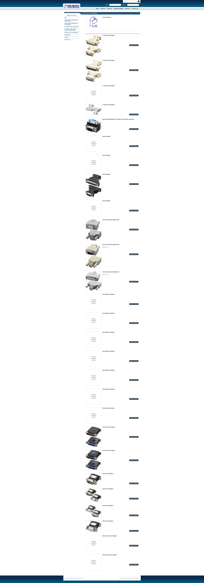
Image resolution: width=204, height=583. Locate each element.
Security (66, 37)
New (65, 17)
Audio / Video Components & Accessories (71, 21)
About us (127, 8)
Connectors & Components (71, 32)
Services (103, 8)
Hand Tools (67, 39)
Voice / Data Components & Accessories (71, 24)
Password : (124, 4)
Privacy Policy (73, 578)
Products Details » (134, 45)
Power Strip (67, 34)
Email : (107, 4)
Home (97, 8)
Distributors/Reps (118, 8)
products (88, 13)
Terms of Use (80, 578)
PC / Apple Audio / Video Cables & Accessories (70, 30)
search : (125, 1)
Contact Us (135, 8)
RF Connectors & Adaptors (71, 26)
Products (109, 8)
